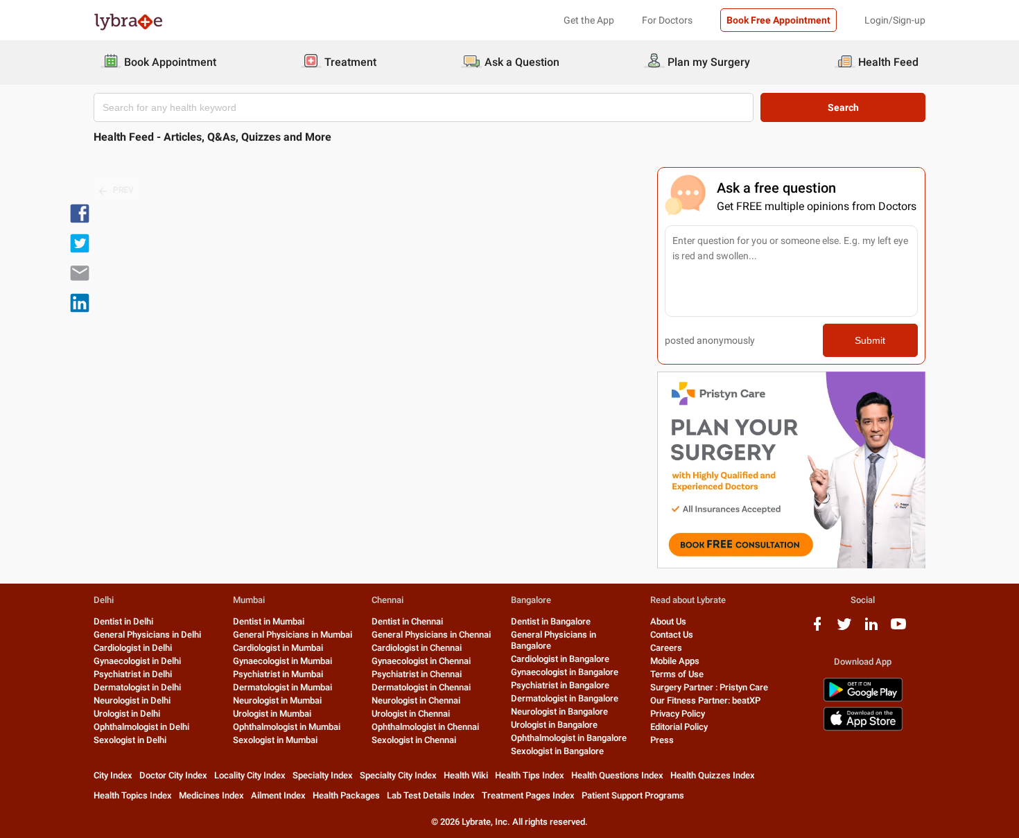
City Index (113, 775)
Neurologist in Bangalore (559, 711)
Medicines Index (211, 795)
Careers (666, 648)
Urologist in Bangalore (554, 724)
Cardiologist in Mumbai (278, 648)
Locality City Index (250, 775)
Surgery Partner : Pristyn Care (709, 687)
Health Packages (346, 795)
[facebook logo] (817, 629)
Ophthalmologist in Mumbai (286, 727)
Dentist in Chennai (407, 621)
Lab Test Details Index (431, 795)
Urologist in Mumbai (272, 713)
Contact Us (671, 634)
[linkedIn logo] (871, 629)
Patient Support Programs (633, 795)
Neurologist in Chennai (416, 700)
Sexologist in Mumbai (275, 740)
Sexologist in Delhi (130, 740)
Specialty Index (323, 775)
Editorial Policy (679, 727)
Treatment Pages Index (528, 795)
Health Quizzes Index (712, 775)
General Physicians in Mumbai (292, 634)
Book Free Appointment (778, 20)
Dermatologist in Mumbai (282, 687)
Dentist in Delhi (123, 621)
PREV (123, 190)
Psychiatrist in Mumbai (278, 674)
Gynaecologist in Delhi (137, 661)
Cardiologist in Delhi (133, 648)
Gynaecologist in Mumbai (282, 661)
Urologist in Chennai (411, 713)
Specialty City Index (398, 775)
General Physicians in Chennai (431, 634)
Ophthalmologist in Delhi (141, 727)
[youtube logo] (898, 629)
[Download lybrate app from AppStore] (863, 728)
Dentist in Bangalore (551, 621)
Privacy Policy (677, 713)
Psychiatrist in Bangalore (560, 685)
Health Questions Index (617, 775)
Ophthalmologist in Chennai (425, 727)
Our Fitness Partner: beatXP (705, 700)
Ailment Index (278, 795)
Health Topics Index (133, 795)
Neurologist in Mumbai (277, 700)
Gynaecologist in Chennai (421, 661)
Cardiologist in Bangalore (560, 659)
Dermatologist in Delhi (137, 687)
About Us (668, 621)
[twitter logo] (844, 629)
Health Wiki (466, 775)
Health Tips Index (529, 775)
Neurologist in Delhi (132, 700)
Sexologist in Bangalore (557, 751)
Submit (870, 340)
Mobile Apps (674, 661)
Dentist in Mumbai (268, 621)
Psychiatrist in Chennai (417, 674)
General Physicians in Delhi (147, 634)
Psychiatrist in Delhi (133, 674)
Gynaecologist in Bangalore (564, 672)
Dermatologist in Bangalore (564, 698)
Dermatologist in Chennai (421, 687)
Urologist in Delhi (127, 713)
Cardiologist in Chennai (417, 648)
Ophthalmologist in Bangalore (569, 738)
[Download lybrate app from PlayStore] (863, 699)
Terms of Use (677, 674)
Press (662, 740)
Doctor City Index (173, 775)
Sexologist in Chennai (414, 740)
